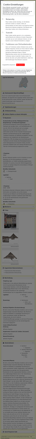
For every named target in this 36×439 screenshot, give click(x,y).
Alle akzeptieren (20, 65)
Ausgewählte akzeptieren (9, 65)
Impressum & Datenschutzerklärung (16, 72)
